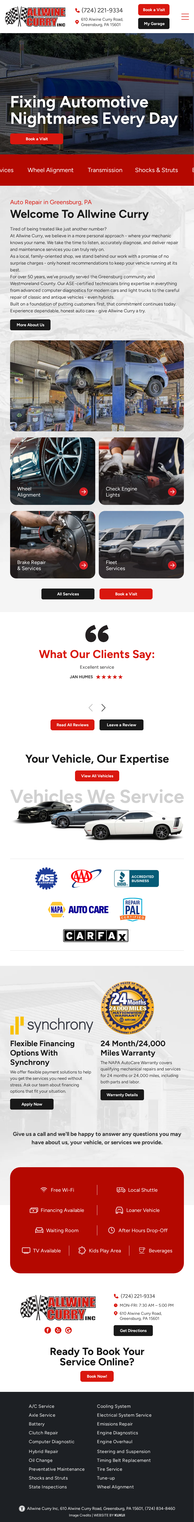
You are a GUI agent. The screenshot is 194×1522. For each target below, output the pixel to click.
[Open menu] (185, 16)
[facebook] (47, 1331)
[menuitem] (63, 1406)
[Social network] (68, 1331)
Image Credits (80, 1515)
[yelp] (58, 1331)
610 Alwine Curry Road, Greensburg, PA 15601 (102, 22)
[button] (103, 707)
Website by (104, 1515)
